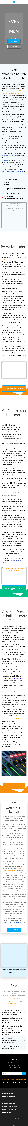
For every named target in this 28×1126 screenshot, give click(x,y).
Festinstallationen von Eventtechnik (13, 171)
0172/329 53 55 (17, 558)
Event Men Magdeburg (9, 1093)
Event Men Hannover (8, 1096)
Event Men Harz (7, 1100)
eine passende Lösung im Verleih (12, 718)
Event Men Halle (7, 1113)
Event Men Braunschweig (10, 1106)
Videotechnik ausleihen (9, 155)
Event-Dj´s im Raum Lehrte (11, 923)
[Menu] (14, 2)
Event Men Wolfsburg (8, 1103)
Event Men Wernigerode (9, 1109)
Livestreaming (6, 160)
